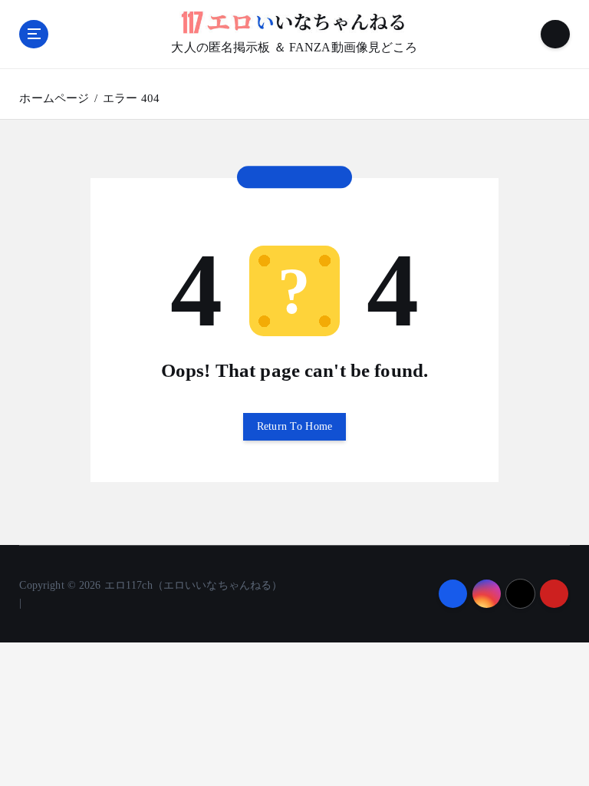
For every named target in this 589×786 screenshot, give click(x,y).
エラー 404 (131, 98)
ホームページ (54, 98)
